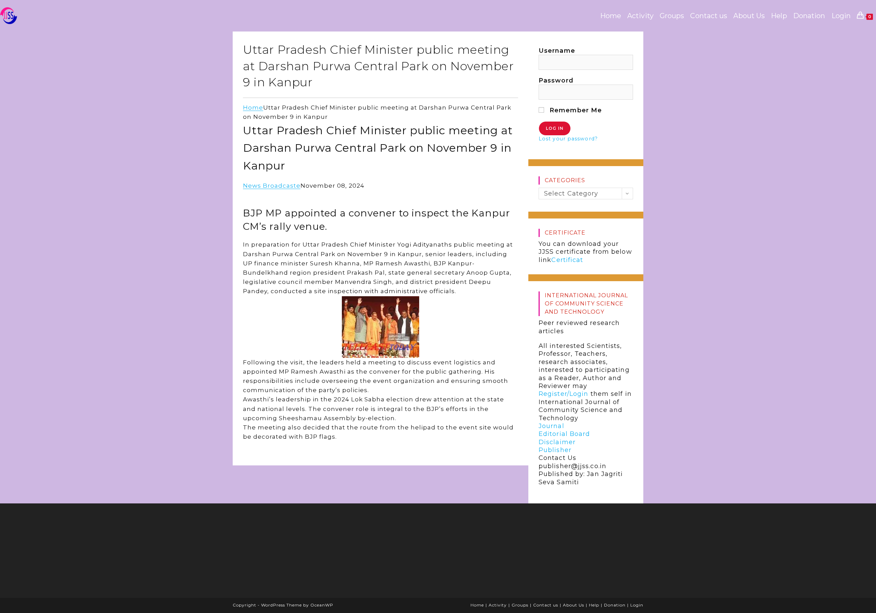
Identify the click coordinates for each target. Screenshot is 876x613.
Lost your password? (568, 139)
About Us (573, 605)
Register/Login (563, 394)
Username (557, 50)
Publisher (555, 450)
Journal (551, 426)
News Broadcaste (271, 185)
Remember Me (575, 110)
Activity (498, 605)
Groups (520, 605)
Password (556, 80)
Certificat (567, 260)
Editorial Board (564, 434)
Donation (615, 605)
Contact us (545, 605)
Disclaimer (557, 442)
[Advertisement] (289, 553)
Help (594, 605)
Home (253, 107)
